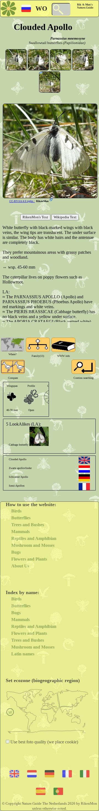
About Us (20, 566)
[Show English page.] (84, 460)
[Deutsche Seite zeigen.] (84, 477)
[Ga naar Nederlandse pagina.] (84, 469)
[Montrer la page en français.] (84, 486)
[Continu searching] (83, 367)
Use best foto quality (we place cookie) (43, 742)
